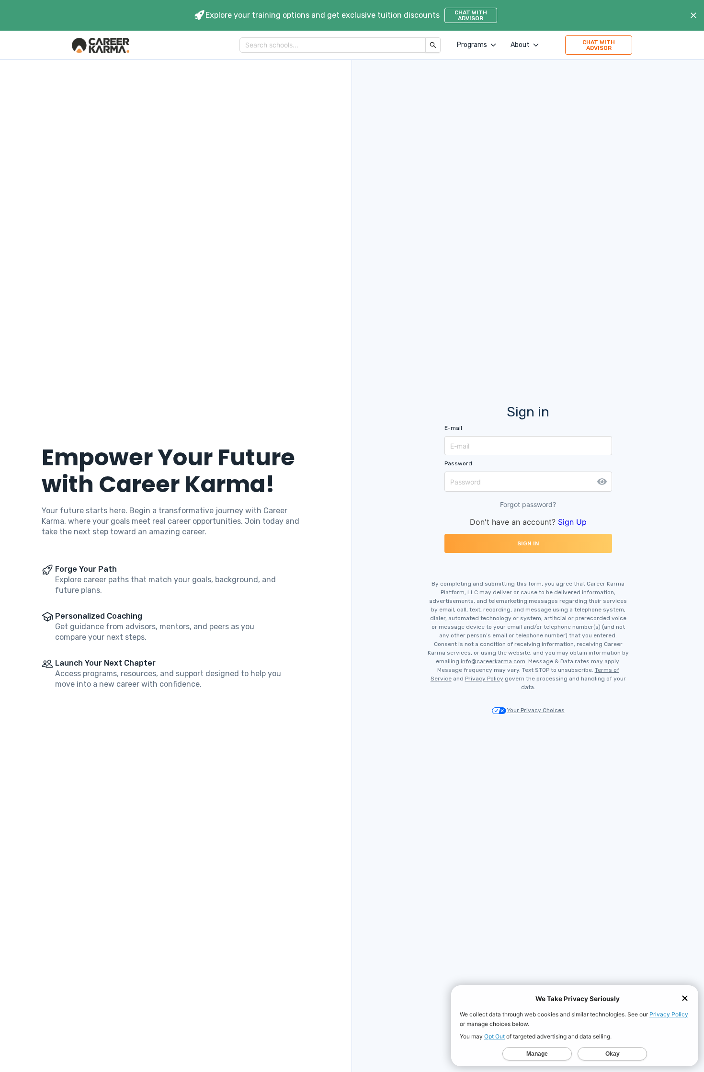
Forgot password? (528, 504)
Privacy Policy (484, 678)
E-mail (453, 428)
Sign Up (572, 522)
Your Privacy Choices (536, 710)
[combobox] (332, 45)
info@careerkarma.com (493, 661)
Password (458, 463)
